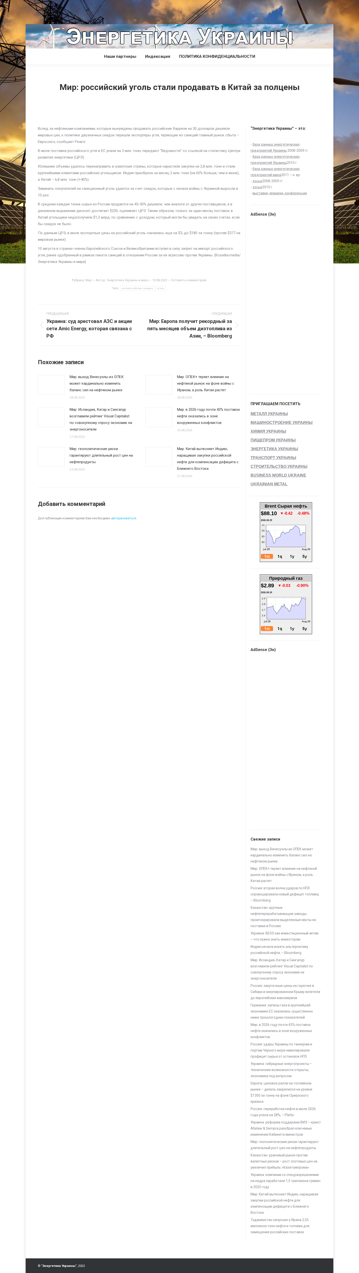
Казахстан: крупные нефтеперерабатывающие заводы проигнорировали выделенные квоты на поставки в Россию (283, 917)
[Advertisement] (89, 11)
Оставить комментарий (188, 280)
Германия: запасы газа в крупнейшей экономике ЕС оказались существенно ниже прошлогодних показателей (282, 1011)
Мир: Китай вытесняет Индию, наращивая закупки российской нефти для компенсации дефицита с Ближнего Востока (208, 459)
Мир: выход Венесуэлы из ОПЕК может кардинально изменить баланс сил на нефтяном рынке (97, 383)
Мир (88, 280)
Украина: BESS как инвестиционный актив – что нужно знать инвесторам (284, 936)
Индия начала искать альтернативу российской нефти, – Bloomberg (279, 950)
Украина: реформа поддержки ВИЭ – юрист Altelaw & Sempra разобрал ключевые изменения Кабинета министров (286, 1128)
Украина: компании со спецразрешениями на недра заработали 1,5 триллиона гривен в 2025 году (285, 1181)
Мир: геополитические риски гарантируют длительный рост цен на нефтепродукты (101, 455)
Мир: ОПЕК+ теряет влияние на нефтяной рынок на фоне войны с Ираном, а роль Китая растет (205, 383)
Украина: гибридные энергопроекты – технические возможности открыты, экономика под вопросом (281, 1070)
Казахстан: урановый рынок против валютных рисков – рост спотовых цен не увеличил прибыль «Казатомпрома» (284, 1161)
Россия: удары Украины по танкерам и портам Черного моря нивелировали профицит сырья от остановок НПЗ (281, 1050)
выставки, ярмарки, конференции (280, 193)
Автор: (121, 280)
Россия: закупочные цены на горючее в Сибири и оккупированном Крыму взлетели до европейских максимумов (285, 992)
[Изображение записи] (51, 384)
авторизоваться (123, 518)
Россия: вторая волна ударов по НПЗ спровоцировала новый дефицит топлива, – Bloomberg (285, 894)
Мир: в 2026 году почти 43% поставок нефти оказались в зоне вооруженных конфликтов (208, 416)
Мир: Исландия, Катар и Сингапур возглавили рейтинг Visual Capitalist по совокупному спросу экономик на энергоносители (101, 419)
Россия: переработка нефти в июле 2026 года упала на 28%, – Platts (283, 1112)
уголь (160, 288)
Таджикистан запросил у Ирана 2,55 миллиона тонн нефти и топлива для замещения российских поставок (280, 1226)
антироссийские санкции (137, 288)
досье (257, 181)
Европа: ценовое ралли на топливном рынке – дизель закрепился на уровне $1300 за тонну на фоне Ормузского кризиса (281, 1092)
